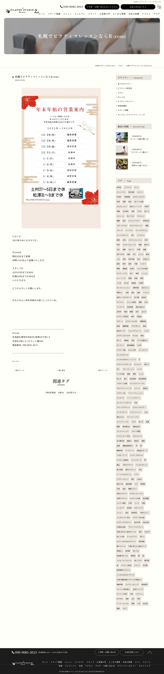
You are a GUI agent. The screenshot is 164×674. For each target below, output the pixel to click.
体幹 (138, 599)
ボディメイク (138, 508)
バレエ (141, 374)
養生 (118, 465)
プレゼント (140, 235)
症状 (124, 489)
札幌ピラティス (122, 498)
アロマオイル (135, 326)
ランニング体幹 (122, 594)
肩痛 (118, 446)
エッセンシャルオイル (124, 403)
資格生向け (136, 426)
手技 (135, 403)
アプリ (136, 474)
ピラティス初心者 (139, 517)
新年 (124, 264)
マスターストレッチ (129, 245)
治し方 (144, 312)
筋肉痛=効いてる (122, 556)
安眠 (143, 503)
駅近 (127, 513)
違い (132, 235)
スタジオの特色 (142, 269)
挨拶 (129, 264)
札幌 (131, 594)
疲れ (132, 316)
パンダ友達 (120, 374)
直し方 (119, 379)
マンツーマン (121, 192)
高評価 (129, 508)
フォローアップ (122, 455)
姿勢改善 (136, 288)
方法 (146, 302)
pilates (139, 479)
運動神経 (143, 321)
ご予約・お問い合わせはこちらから (102, 7)
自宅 (129, 202)
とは (136, 484)
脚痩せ (129, 441)
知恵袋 (133, 283)
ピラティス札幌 (135, 498)
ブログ (139, 211)
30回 (130, 503)
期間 (118, 221)
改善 (128, 254)
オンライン (120, 345)
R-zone (135, 335)
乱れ (137, 312)
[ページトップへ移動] (149, 652)
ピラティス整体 (126, 565)
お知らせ (146, 259)
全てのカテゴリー (125, 83)
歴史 (138, 292)
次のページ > (103, 370)
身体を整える (140, 307)
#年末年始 (51, 392)
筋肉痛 (128, 551)
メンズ (137, 503)
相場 (141, 278)
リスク (146, 331)
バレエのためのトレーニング (126, 359)
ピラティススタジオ (123, 335)
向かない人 (145, 288)
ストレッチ (120, 216)
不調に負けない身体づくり (137, 546)
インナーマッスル (123, 603)
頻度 (129, 278)
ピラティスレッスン (135, 240)
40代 (124, 240)
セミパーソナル (122, 273)
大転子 (146, 206)
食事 (124, 249)
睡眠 (131, 312)
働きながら (120, 417)
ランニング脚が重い (123, 589)
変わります (120, 254)
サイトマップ (144, 666)
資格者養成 (122, 105)
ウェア (125, 608)
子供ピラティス (128, 465)
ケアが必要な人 (142, 340)
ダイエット (141, 216)
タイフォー (120, 302)
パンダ (139, 369)
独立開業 (146, 498)
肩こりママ (138, 560)
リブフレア (127, 187)
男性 (132, 340)
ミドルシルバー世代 (123, 436)
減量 (144, 249)
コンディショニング (132, 584)
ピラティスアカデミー (124, 522)
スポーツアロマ (122, 225)
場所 (140, 532)
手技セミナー (144, 513)
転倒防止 (134, 513)
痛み (132, 292)
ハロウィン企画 (122, 383)
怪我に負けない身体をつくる (126, 532)
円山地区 (146, 522)
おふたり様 (132, 350)
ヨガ (132, 599)
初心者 (145, 603)
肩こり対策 (120, 536)
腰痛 (118, 426)
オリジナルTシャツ (136, 225)
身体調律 (144, 584)
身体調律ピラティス (123, 570)
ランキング (120, 307)
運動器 (125, 269)
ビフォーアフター (134, 221)
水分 (118, 249)
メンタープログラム (136, 455)
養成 (118, 608)
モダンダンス (137, 436)
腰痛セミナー (132, 489)
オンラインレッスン (123, 288)
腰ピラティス (121, 546)
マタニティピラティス (124, 364)
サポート (120, 321)
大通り (132, 269)
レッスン (145, 273)
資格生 (139, 316)
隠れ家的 (131, 192)
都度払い (120, 551)
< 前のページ (19, 370)
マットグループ (136, 460)
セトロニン (137, 364)
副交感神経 (142, 379)
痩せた (146, 245)
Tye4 (146, 412)
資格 (137, 273)
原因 (118, 240)
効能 (125, 312)
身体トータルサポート (124, 297)
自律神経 (130, 307)
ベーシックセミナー (133, 398)
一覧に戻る (61, 370)
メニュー (120, 513)
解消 (147, 254)
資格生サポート (142, 450)
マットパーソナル (123, 422)
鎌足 (134, 374)
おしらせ (15, 361)
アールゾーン (130, 450)
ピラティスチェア (139, 197)
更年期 (142, 484)
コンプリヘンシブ (123, 431)
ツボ (118, 259)
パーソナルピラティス (124, 474)
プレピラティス (122, 412)
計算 (138, 249)
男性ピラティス (122, 493)
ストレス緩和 (121, 503)
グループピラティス (123, 407)
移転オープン (121, 331)
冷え (134, 254)
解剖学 (136, 441)
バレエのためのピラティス (125, 575)
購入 (132, 479)
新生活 (144, 297)
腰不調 (147, 560)
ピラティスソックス (136, 493)
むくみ (141, 254)
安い (131, 273)
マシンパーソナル (133, 417)
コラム (120, 92)
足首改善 (142, 541)
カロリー (131, 249)
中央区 (119, 197)
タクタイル (120, 398)
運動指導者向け (128, 446)
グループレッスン (128, 369)
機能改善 (120, 584)
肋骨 (144, 326)
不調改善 (127, 197)
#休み (61, 392)
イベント (146, 292)
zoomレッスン (122, 206)
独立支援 (137, 522)
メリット (137, 388)
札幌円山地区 (121, 527)
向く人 (119, 340)
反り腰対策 (120, 441)
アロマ (133, 422)
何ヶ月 (126, 283)
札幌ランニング (138, 589)
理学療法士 (126, 426)
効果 (118, 202)
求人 (118, 369)
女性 (132, 211)
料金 (118, 245)
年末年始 (131, 259)
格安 (124, 221)
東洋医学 (146, 221)
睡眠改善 (126, 326)
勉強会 (145, 388)
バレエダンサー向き (123, 517)
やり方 (119, 283)
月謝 (135, 278)
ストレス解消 (131, 302)
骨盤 (118, 211)
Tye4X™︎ (147, 532)
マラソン (137, 565)
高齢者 (126, 340)
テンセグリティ (132, 536)
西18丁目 (120, 484)
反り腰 (136, 297)
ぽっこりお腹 (138, 202)
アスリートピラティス (135, 527)
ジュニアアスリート (134, 331)
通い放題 (120, 470)
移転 (142, 335)
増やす (146, 364)
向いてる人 (130, 216)
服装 (147, 225)
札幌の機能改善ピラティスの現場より (129, 580)
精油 (118, 326)
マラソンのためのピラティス (126, 541)
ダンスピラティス (122, 355)
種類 (118, 269)
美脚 (140, 245)
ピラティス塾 (121, 350)
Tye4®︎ (139, 345)
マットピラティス (141, 230)
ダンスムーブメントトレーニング (131, 114)
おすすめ (120, 599)
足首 (124, 259)
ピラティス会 (121, 393)
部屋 (147, 422)
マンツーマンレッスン (135, 393)
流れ (146, 240)
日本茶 (119, 312)
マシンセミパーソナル (137, 383)
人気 (138, 603)
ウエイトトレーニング (124, 388)
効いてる (136, 551)
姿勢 (132, 603)
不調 (135, 264)
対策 (118, 489)
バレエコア (120, 508)
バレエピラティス (141, 465)
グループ (120, 230)
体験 (127, 599)
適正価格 (129, 484)
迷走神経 (133, 379)
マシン (136, 187)
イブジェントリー (136, 412)
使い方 (141, 422)
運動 (140, 302)
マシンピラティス (122, 235)
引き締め (126, 211)
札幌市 (141, 283)
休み (138, 259)
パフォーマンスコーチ (124, 560)
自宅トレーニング (136, 206)
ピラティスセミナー (126, 101)
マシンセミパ (143, 350)
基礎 (143, 441)
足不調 (145, 565)
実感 (124, 202)
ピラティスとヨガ (131, 321)
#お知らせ (72, 392)
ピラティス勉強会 (122, 460)
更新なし (120, 292)
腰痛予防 (120, 450)
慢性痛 (133, 556)
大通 (127, 292)
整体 (118, 264)
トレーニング (121, 278)
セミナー (140, 192)
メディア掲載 (123, 110)
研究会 (119, 187)
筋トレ (142, 536)
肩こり (147, 211)
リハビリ (143, 264)
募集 (128, 374)
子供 (140, 470)
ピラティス (139, 594)
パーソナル (129, 230)
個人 (125, 379)
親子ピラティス (131, 470)
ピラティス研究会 (125, 88)
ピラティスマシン (122, 479)
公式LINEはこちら (138, 7)
